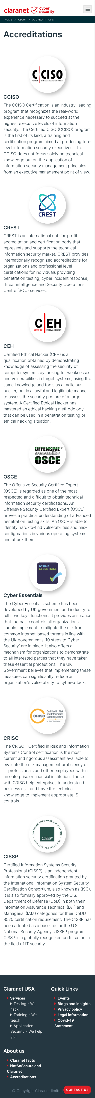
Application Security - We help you (26, 1031)
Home (8, 19)
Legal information (73, 1014)
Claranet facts (22, 1060)
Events (64, 998)
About (22, 19)
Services (17, 998)
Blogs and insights (74, 1003)
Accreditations (23, 1077)
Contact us (77, 1090)
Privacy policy (70, 1009)
